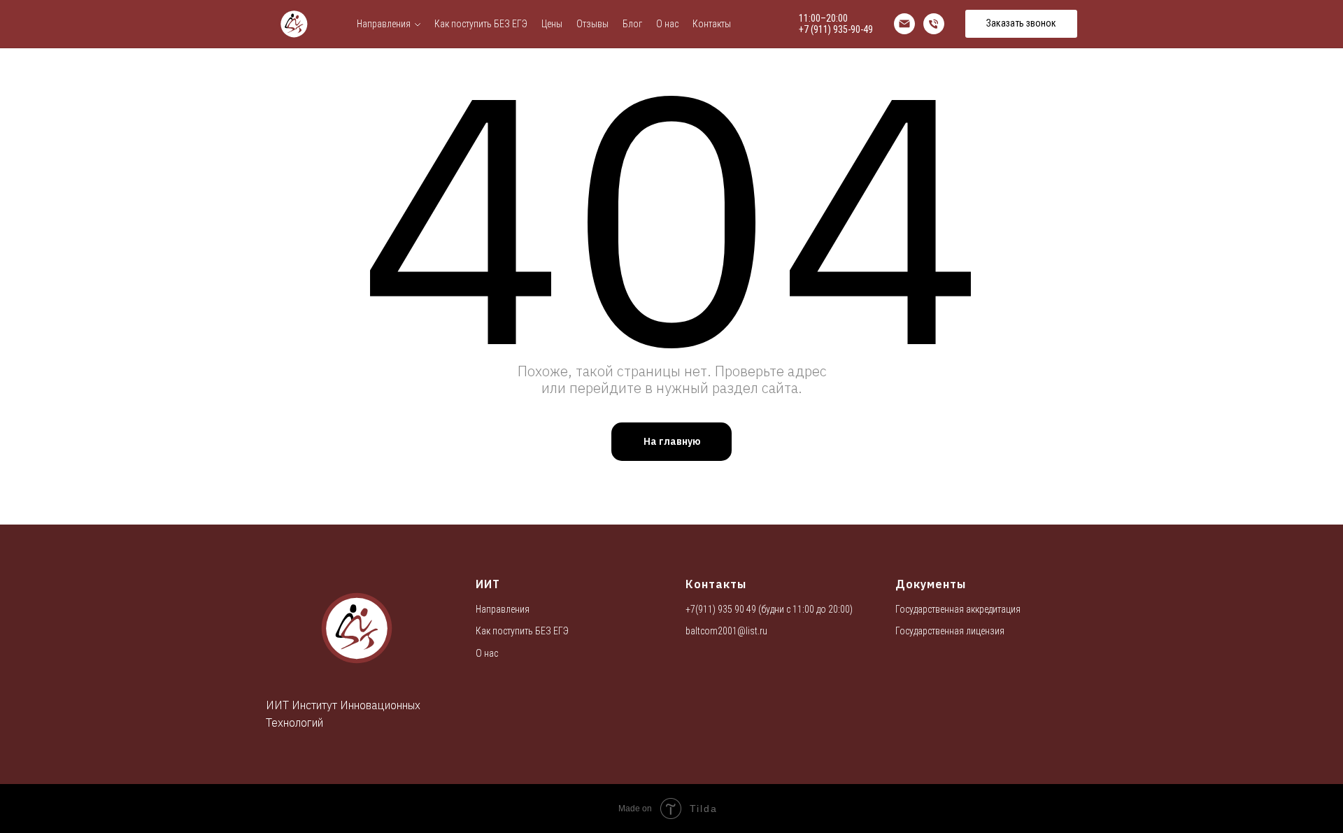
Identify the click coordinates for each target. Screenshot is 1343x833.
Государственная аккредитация (958, 609)
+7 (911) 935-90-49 (836, 29)
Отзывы (592, 23)
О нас (667, 23)
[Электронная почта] (904, 23)
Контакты (711, 23)
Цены (551, 23)
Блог (632, 23)
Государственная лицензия (949, 630)
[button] (1021, 24)
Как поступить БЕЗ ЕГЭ (480, 23)
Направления (384, 23)
